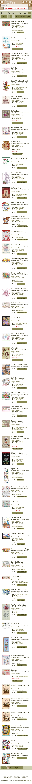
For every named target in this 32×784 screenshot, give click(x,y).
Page (3, 16)
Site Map (24, 777)
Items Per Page (20, 16)
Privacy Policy (7, 777)
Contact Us (16, 776)
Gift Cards (9, 776)
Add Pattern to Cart (17, 49)
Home (4, 776)
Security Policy (16, 777)
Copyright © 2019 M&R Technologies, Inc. (11, 780)
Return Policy (24, 776)
